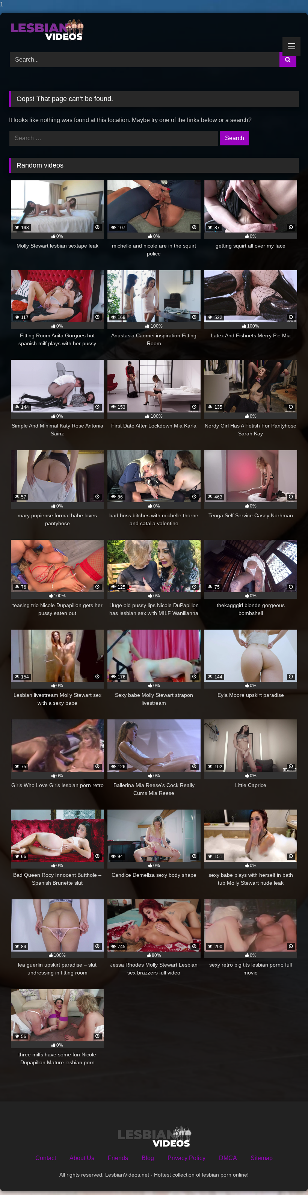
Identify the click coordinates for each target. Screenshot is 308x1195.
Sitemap (262, 1158)
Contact (45, 1158)
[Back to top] (284, 1174)
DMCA (228, 1158)
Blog (148, 1158)
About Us (81, 1158)
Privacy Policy (186, 1158)
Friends (118, 1158)
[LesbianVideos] (154, 30)
